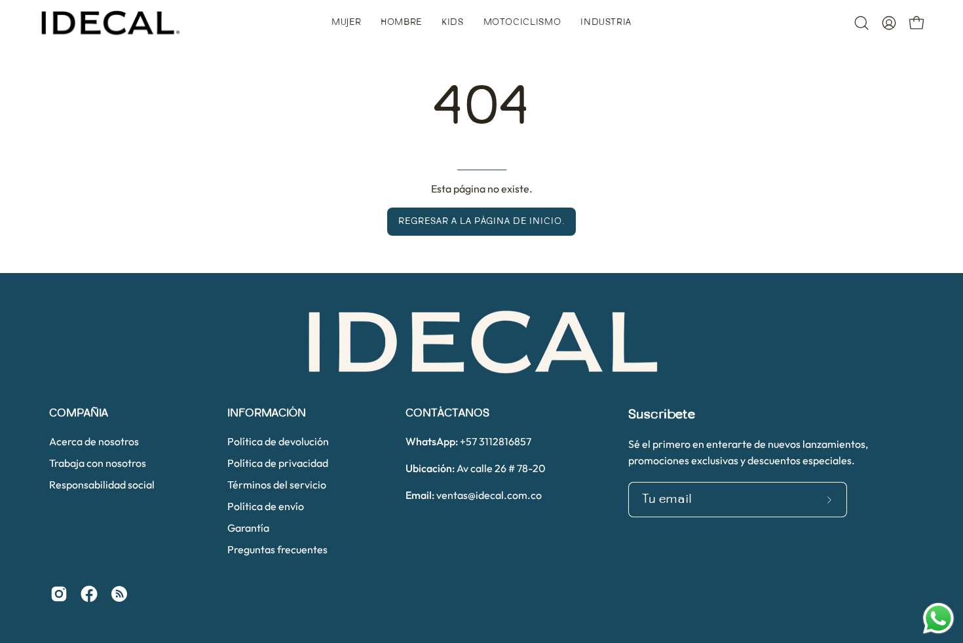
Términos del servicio (276, 484)
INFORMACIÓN (266, 414)
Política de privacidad (277, 462)
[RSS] (119, 594)
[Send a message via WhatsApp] (938, 618)
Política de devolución (278, 441)
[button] (346, 23)
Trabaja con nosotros (97, 462)
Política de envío (265, 506)
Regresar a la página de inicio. (481, 221)
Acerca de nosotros (94, 441)
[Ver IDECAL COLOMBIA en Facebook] (89, 594)
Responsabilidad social (102, 484)
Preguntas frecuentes (277, 549)
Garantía (248, 527)
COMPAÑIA (78, 414)
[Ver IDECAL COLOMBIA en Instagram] (59, 594)
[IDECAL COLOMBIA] (111, 23)
